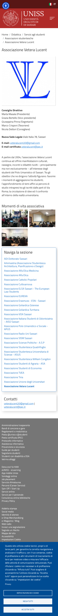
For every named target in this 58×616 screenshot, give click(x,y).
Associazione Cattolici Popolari (20, 280)
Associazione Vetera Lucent (19, 386)
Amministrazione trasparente (16, 425)
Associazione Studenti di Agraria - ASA (24, 363)
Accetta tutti (28, 609)
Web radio (6, 523)
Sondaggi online (9, 476)
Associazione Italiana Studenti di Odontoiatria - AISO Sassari (28, 320)
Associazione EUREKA (16, 296)
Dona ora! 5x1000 (10, 466)
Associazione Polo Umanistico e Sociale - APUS (26, 328)
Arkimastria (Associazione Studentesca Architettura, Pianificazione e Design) (24, 265)
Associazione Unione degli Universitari (24, 382)
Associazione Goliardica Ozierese (21, 305)
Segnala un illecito (10, 530)
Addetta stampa (9, 508)
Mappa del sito (8, 533)
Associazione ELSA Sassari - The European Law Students (26, 290)
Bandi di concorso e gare (13, 428)
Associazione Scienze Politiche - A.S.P (24, 343)
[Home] (23, 18)
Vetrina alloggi (8, 459)
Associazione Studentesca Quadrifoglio (25, 347)
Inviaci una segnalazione (13, 527)
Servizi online (8, 491)
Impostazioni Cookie (11, 539)
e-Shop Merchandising (12, 517)
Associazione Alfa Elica (16, 275)
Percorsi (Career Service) (13, 485)
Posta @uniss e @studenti (14, 434)
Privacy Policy (8, 500)
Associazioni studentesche (19, 38)
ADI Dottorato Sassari (15, 259)
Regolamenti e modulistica (14, 431)
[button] (15, 218)
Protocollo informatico (12, 440)
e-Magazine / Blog (10, 520)
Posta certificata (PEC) (12, 437)
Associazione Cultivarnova (18, 284)
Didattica (16, 34)
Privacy (8, 584)
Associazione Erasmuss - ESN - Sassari (25, 301)
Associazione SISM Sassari (18, 338)
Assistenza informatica (13, 443)
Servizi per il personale (12, 494)
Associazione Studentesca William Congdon (27, 359)
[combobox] (52, 4)
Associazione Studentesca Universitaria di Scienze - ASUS (26, 353)
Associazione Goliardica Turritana (21, 310)
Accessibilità (8, 536)
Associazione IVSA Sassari (18, 314)
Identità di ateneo (10, 514)
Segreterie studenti (11, 453)
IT (55, 4)
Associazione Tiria (13, 377)
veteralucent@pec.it (32, 147)
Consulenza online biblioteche (16, 497)
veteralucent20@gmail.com (25, 143)
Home (5, 34)
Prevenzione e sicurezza (13, 446)
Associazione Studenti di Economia (23, 368)
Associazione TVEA (14, 373)
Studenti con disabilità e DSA (15, 456)
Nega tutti (28, 601)
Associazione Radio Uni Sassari (20, 334)
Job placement (8, 479)
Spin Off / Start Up (11, 488)
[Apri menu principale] (52, 18)
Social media (8, 511)
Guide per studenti (10, 450)
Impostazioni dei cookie (28, 593)
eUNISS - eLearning (11, 469)
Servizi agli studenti (34, 34)
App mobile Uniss (10, 473)
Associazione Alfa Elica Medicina (21, 271)
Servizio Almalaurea (11, 482)
